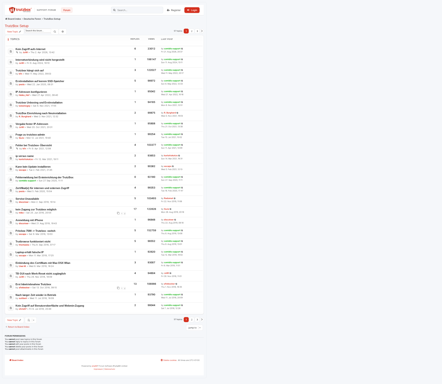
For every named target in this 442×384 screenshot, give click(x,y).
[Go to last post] (182, 48)
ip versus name (25, 155)
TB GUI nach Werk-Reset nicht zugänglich (41, 273)
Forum (66, 10)
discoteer (24, 202)
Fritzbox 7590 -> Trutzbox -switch (35, 230)
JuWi (25, 52)
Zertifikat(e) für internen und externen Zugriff (42, 188)
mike (21, 212)
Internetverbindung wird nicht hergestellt (40, 59)
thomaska (24, 244)
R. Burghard (25, 116)
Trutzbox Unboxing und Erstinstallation (39, 102)
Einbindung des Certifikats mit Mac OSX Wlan (43, 262)
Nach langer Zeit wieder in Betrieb (36, 294)
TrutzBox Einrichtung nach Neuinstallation (41, 113)
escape (22, 170)
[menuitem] (168, 360)
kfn (20, 73)
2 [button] (191, 31)
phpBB (94, 366)
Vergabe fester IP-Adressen (32, 123)
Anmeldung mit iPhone (29, 220)
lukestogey (24, 105)
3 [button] (197, 31)
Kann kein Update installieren (33, 166)
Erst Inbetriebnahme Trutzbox (33, 284)
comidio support (172, 48)
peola (22, 84)
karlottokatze (26, 159)
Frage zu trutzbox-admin (30, 134)
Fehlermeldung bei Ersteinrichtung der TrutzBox (44, 177)
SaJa (21, 138)
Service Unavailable (27, 198)
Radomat (168, 198)
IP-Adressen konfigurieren (31, 91)
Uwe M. (22, 266)
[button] (202, 31)
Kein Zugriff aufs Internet (30, 49)
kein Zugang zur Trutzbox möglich (36, 209)
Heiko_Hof (24, 95)
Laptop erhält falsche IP (30, 252)
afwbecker (24, 287)
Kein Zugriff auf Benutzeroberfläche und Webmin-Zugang (50, 305)
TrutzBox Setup (16, 26)
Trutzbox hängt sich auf (30, 70)
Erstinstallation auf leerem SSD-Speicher (40, 81)
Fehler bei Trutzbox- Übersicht (34, 145)
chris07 (23, 309)
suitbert (23, 298)
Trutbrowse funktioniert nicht (33, 241)
